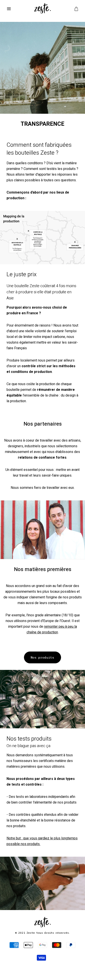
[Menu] (8, 8)
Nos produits (42, 657)
